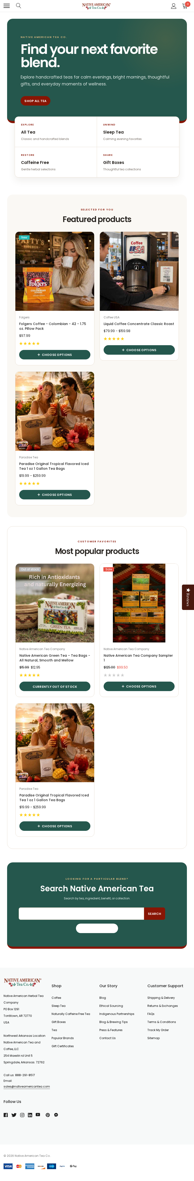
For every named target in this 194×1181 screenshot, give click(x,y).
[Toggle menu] (7, 6)
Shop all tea (35, 101)
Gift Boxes (59, 1022)
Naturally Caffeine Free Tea (71, 1014)
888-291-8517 (25, 1075)
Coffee (56, 998)
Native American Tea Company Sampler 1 (138, 658)
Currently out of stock (55, 686)
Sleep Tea (59, 1006)
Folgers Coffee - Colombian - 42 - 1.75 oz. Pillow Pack (52, 326)
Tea (54, 1030)
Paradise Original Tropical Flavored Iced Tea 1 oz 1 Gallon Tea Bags (54, 466)
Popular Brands (63, 1038)
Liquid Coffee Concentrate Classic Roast (139, 323)
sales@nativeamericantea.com (27, 1086)
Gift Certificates (63, 1046)
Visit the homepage (97, 928)
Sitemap (153, 1038)
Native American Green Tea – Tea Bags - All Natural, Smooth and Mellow (54, 658)
